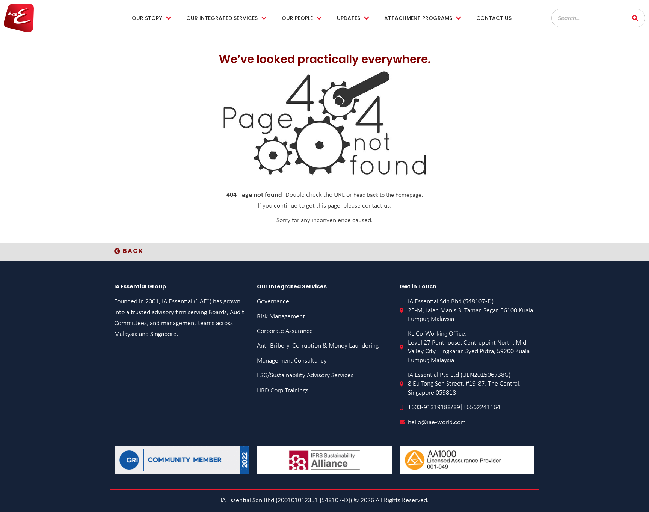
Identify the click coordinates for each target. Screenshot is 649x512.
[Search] (635, 18)
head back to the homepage (387, 195)
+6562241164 (481, 407)
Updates (348, 18)
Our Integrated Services (222, 18)
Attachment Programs (418, 18)
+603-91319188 (429, 407)
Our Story (147, 18)
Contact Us (494, 18)
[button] (128, 251)
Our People (297, 18)
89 (456, 407)
